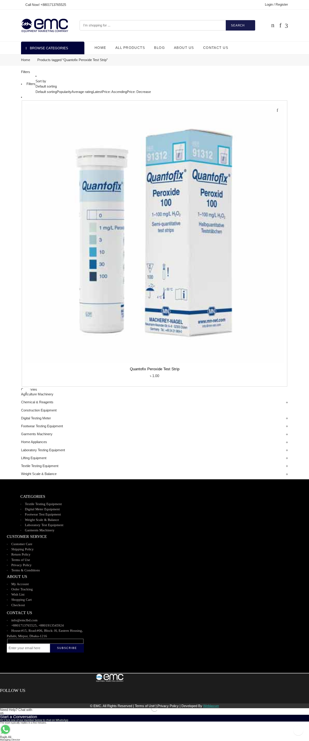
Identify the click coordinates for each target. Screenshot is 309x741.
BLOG (159, 48)
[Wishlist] (277, 110)
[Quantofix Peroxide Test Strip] (154, 233)
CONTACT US (215, 48)
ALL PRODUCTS (130, 48)
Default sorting (46, 86)
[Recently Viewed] (298, 730)
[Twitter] (5, 698)
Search (238, 25)
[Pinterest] (8, 698)
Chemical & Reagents (37, 402)
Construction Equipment (39, 410)
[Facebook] (1, 698)
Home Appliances (34, 442)
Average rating (82, 92)
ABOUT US (184, 48)
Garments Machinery (36, 434)
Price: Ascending (114, 92)
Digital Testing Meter (36, 418)
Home (25, 60)
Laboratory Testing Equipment (43, 450)
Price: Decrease (139, 92)
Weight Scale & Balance (39, 474)
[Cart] (273, 25)
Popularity (64, 92)
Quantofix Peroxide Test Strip (154, 369)
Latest (97, 92)
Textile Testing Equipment (39, 466)
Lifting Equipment (33, 458)
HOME (100, 48)
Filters (25, 72)
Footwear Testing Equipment (42, 426)
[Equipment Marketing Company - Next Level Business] (44, 25)
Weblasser (211, 706)
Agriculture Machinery (37, 394)
